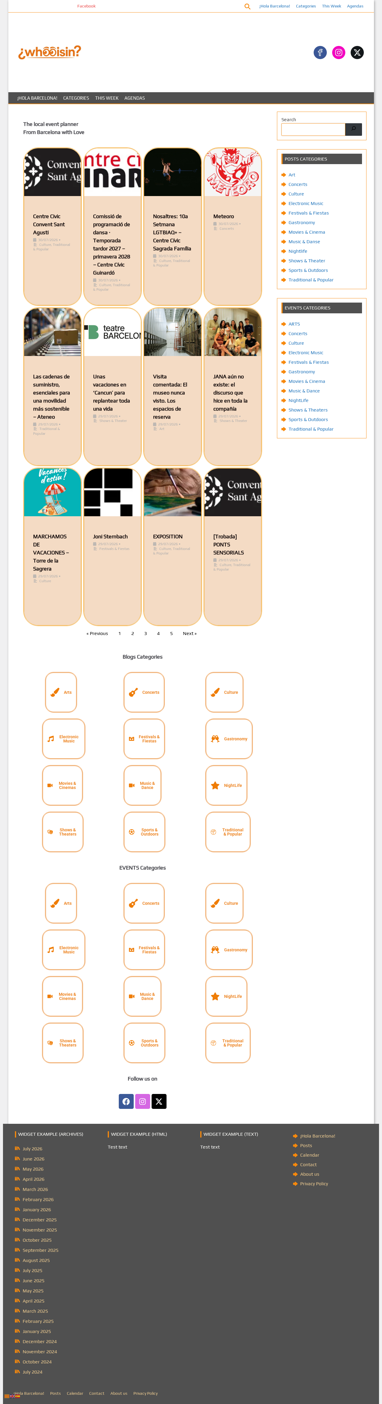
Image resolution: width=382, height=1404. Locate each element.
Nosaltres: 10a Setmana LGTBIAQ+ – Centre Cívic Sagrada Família (172, 232)
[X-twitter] (159, 1101)
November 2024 (40, 1351)
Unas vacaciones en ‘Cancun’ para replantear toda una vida (111, 392)
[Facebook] (126, 1101)
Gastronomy (302, 222)
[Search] (353, 129)
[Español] (18, 1396)
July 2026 (32, 1149)
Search (288, 119)
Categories (306, 6)
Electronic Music (306, 203)
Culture (45, 245)
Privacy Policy (314, 1183)
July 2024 (32, 1372)
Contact (308, 1164)
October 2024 (37, 1362)
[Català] (7, 1396)
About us (309, 1174)
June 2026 (33, 1159)
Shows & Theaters (308, 410)
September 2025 (40, 1250)
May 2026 (33, 1169)
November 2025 (40, 1230)
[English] (12, 1396)
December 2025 (40, 1220)
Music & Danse (304, 241)
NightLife (299, 400)
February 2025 (38, 1321)
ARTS (294, 324)
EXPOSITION (168, 536)
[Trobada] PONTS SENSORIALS (228, 544)
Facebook (58, 6)
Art (161, 429)
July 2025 (32, 1270)
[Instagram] (142, 1101)
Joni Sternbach (110, 536)
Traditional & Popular (311, 280)
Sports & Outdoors (308, 270)
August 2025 (36, 1260)
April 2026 (33, 1179)
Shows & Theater (113, 421)
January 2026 (37, 1209)
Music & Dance (304, 391)
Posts (306, 1145)
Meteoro (223, 216)
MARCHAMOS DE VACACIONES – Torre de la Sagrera (51, 552)
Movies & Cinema (307, 232)
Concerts (227, 228)
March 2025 (35, 1311)
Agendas (355, 6)
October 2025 (37, 1240)
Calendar (309, 1155)
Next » (190, 633)
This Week (331, 6)
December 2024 (40, 1341)
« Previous (97, 633)
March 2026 (35, 1189)
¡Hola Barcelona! (274, 6)
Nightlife (298, 251)
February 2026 (38, 1199)
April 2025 (33, 1301)
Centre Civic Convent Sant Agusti (49, 224)
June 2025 (33, 1280)
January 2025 (37, 1331)
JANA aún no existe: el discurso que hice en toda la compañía (230, 392)
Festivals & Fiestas (114, 549)
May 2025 (33, 1291)
